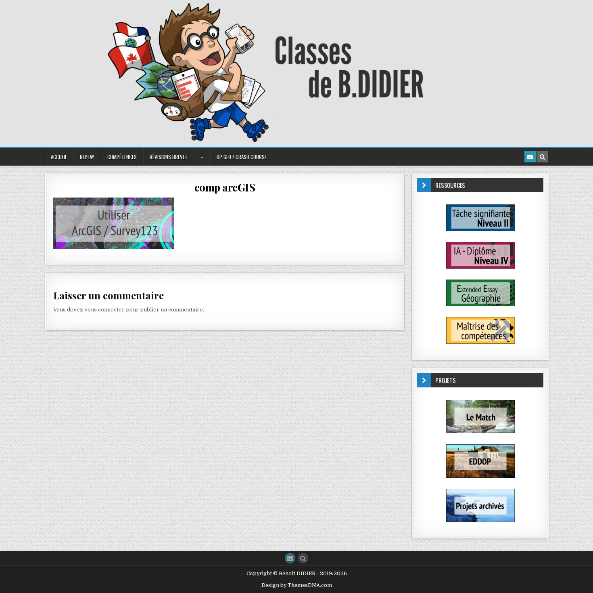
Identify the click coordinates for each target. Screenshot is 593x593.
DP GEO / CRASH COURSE (242, 157)
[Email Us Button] (290, 558)
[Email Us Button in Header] (530, 156)
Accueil (59, 157)
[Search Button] (303, 558)
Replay (87, 157)
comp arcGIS (224, 187)
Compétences (122, 157)
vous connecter (104, 310)
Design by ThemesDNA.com (296, 585)
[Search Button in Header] (542, 156)
